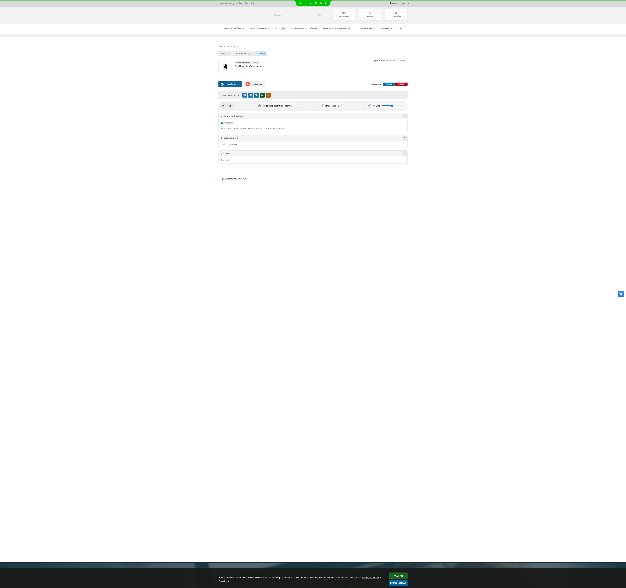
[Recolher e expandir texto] (404, 116)
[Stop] (230, 105)
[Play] (223, 105)
